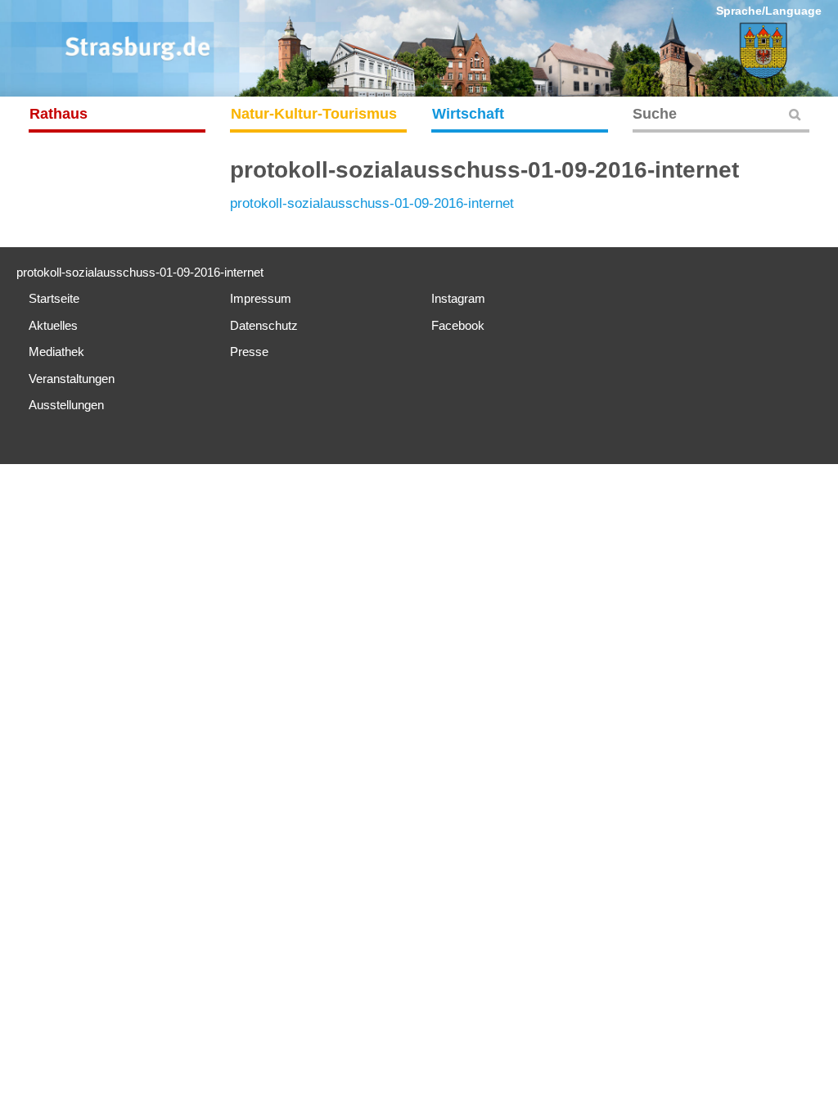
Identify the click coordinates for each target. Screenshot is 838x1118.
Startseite (54, 298)
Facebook (457, 325)
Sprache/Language (769, 10)
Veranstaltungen (72, 378)
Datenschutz (264, 325)
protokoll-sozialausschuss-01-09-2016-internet (372, 203)
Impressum (260, 298)
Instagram (458, 298)
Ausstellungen (66, 405)
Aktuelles (53, 325)
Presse (249, 351)
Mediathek (56, 351)
